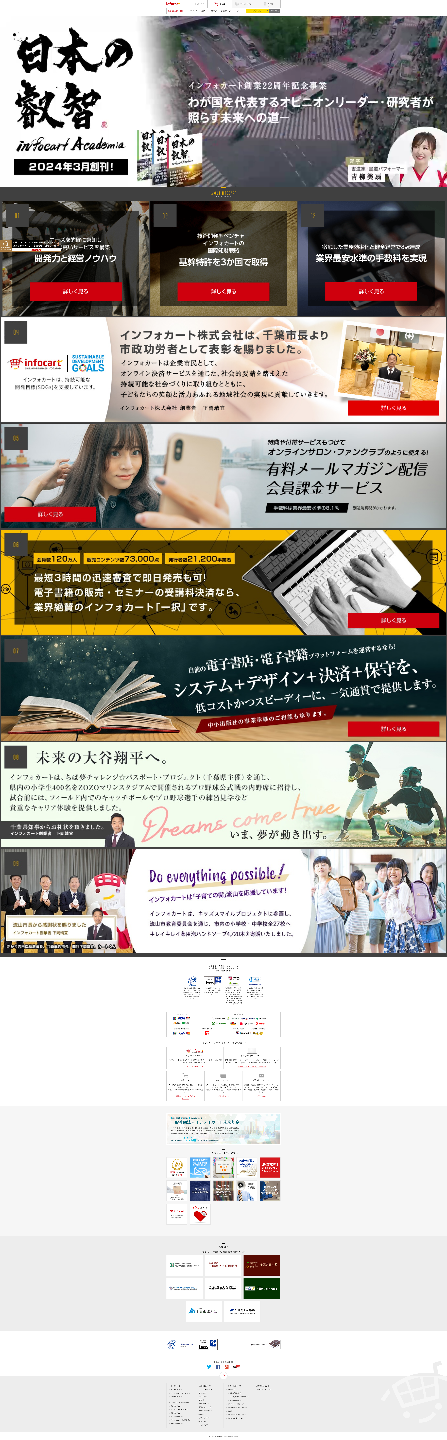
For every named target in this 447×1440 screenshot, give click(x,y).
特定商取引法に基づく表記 (236, 1407)
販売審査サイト (204, 1407)
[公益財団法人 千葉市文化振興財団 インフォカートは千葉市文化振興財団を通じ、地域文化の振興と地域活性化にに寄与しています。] (223, 1265)
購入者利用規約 (234, 1393)
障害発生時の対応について (236, 1418)
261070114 (190, 1346)
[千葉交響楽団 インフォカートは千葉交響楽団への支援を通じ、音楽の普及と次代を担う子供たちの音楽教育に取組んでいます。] (262, 1265)
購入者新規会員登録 (177, 1416)
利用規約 (230, 1389)
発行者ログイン (176, 1413)
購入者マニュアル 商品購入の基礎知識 (252, 1067)
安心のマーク (226, 11)
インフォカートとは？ (197, 11)
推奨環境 (230, 1411)
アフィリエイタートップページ (180, 1393)
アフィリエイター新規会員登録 (180, 1420)
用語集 (201, 1414)
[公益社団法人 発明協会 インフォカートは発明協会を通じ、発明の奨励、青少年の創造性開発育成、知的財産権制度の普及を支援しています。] (223, 1288)
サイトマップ (203, 1425)
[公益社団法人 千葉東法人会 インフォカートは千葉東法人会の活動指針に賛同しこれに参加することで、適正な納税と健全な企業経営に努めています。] (204, 1311)
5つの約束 (213, 11)
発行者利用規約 (234, 1400)
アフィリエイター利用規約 (238, 1397)
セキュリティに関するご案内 (237, 1415)
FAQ (236, 11)
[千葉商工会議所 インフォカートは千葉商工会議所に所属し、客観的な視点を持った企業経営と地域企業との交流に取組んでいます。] (242, 1311)
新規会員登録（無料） (176, 11)
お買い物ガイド (223, 1096)
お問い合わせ (274, 11)
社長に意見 (202, 1421)
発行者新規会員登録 (177, 1423)
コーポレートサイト (262, 1389)
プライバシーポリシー (235, 1404)
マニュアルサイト (204, 1411)
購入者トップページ (177, 1389)
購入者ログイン (176, 1406)
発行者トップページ (177, 1396)
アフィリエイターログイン (179, 1409)
